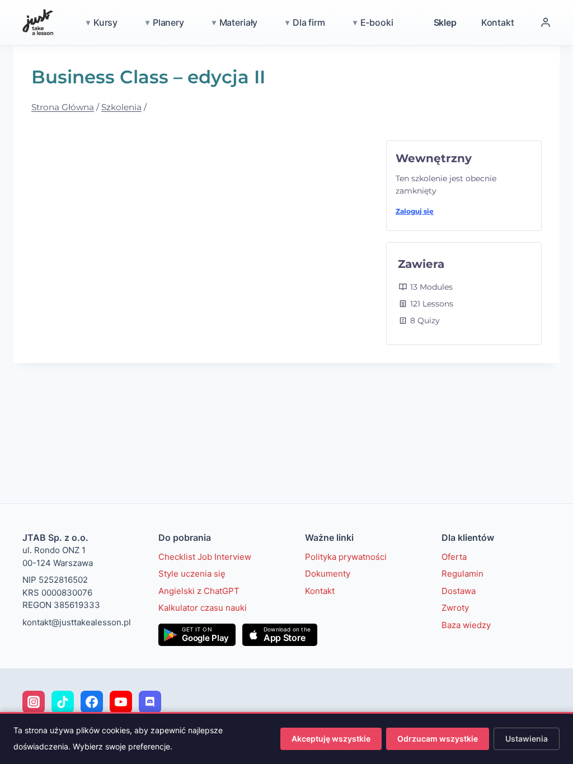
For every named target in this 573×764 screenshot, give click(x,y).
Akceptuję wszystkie (331, 738)
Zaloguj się (415, 211)
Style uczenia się (192, 573)
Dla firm (309, 22)
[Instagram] (33, 702)
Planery (168, 22)
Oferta (454, 556)
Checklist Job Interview (204, 556)
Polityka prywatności (346, 556)
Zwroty (455, 607)
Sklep (445, 22)
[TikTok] (62, 702)
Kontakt (497, 22)
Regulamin (462, 573)
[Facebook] (92, 702)
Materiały (238, 22)
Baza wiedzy (466, 625)
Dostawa (459, 591)
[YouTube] (121, 702)
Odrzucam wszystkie (437, 738)
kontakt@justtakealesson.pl (76, 622)
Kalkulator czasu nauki (202, 607)
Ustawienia (526, 738)
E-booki (376, 22)
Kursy (105, 22)
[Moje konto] (545, 22)
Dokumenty (327, 573)
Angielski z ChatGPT (198, 591)
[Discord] (150, 702)
